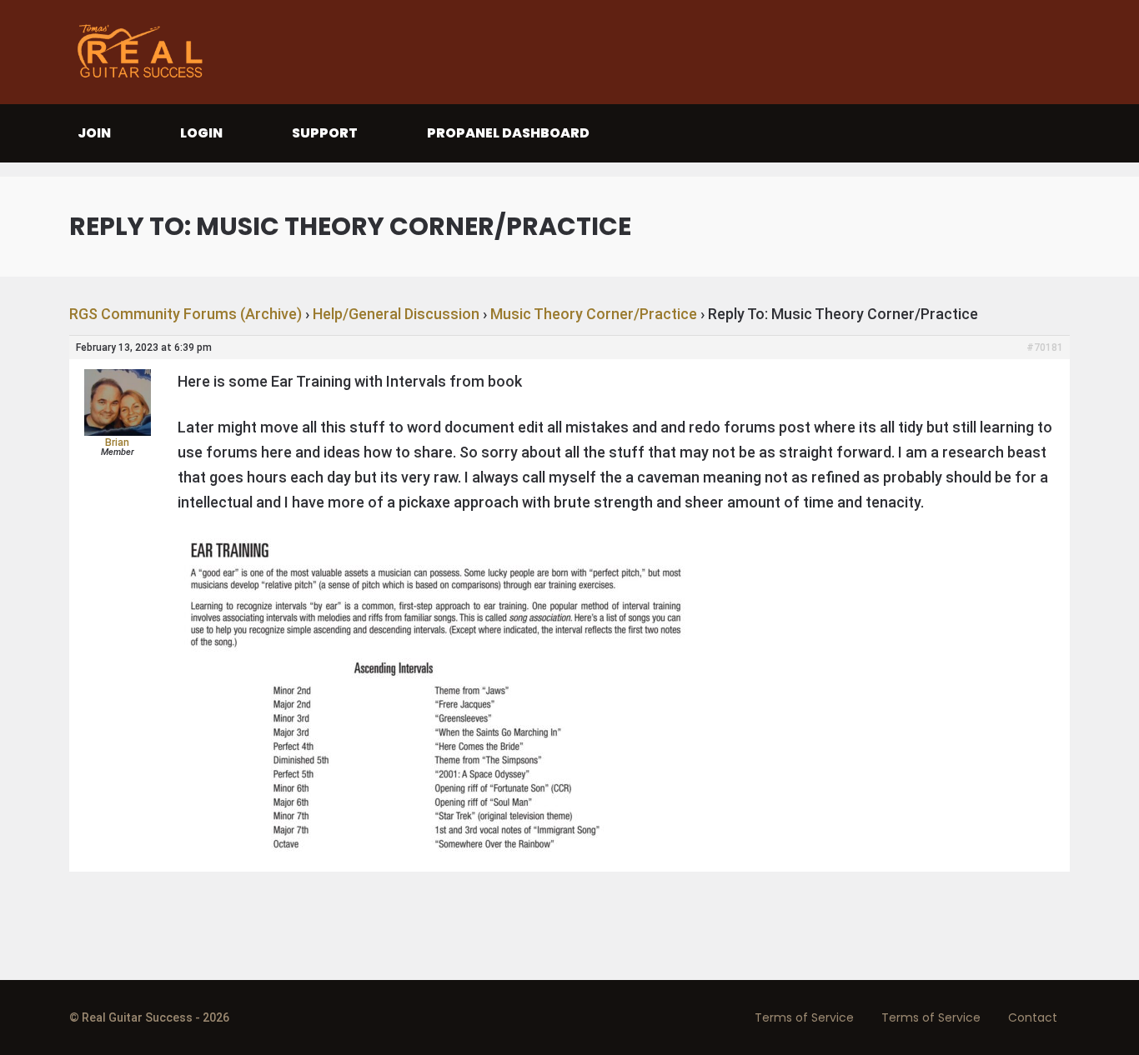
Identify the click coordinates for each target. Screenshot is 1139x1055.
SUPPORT (325, 132)
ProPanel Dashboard (508, 132)
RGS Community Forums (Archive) (185, 313)
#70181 (1044, 347)
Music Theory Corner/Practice (593, 313)
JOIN (94, 132)
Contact (1032, 1017)
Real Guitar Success (144, 52)
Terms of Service (804, 1017)
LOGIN (201, 132)
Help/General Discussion (396, 313)
